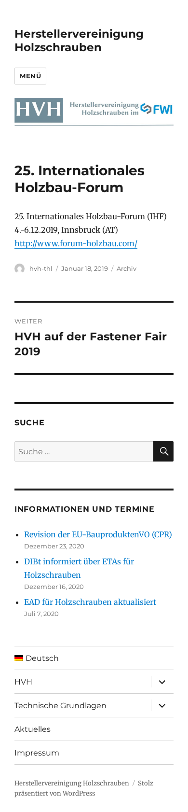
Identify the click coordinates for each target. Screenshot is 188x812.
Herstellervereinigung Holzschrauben (79, 40)
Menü (30, 76)
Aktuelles (32, 729)
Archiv (126, 268)
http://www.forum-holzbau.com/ (75, 243)
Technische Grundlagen (60, 705)
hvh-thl (41, 268)
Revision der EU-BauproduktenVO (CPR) (98, 534)
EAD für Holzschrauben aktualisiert (90, 602)
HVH (23, 681)
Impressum (36, 752)
